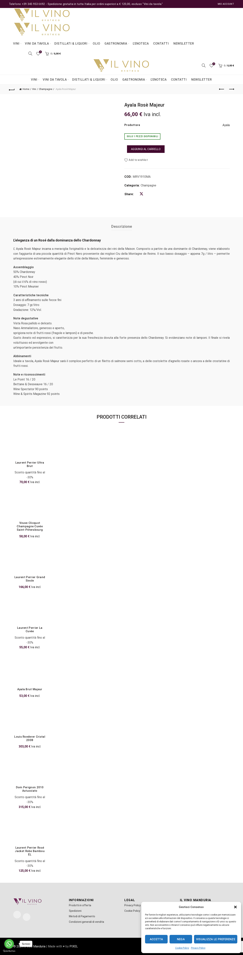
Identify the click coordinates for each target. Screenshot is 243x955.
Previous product (221, 89)
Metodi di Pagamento (82, 916)
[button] (235, 907)
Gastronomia (116, 43)
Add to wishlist (138, 160)
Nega (181, 939)
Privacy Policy (198, 948)
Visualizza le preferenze (215, 939)
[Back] (12, 89)
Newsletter (183, 43)
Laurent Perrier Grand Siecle (29, 578)
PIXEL (73, 946)
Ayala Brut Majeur (29, 689)
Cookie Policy (182, 948)
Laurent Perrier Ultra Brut (29, 464)
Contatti (161, 43)
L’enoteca (141, 43)
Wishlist (40, 52)
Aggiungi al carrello (146, 149)
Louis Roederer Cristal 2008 (29, 738)
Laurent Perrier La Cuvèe (29, 629)
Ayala (226, 125)
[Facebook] (17, 914)
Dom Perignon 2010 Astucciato (30, 789)
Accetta (156, 939)
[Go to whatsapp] (9, 944)
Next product (231, 89)
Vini (16, 43)
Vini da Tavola (37, 43)
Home (26, 89)
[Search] (30, 53)
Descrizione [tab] (121, 226)
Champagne (45, 89)
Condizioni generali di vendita (86, 921)
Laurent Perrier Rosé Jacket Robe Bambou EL (29, 851)
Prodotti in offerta (80, 905)
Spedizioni (75, 910)
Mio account (226, 4)
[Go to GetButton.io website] (9, 951)
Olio (96, 43)
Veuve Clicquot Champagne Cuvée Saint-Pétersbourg (30, 526)
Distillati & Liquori (70, 43)
